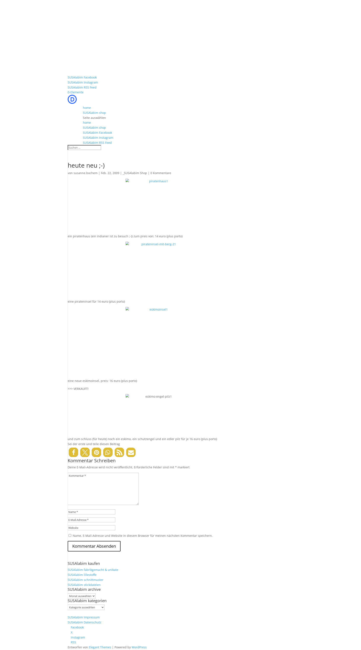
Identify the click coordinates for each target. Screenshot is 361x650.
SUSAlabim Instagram (83, 82)
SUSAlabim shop (94, 113)
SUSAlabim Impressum (84, 617)
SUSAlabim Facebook (82, 77)
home (87, 108)
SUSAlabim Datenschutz (84, 622)
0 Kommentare (160, 173)
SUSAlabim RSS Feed (82, 87)
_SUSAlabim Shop (135, 173)
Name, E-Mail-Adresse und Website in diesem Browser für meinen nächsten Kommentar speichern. (143, 536)
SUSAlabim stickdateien (84, 585)
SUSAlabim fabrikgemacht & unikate (93, 570)
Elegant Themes (100, 647)
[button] (73, 452)
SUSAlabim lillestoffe (82, 575)
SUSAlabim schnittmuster (85, 580)
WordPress (139, 647)
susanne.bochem (86, 173)
